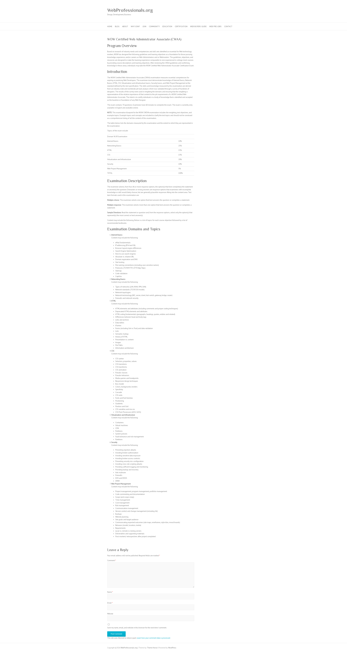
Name (110, 592)
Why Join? (135, 26)
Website (110, 614)
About (125, 26)
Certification (181, 26)
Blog (117, 26)
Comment (111, 560)
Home (109, 26)
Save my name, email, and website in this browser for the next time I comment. (137, 628)
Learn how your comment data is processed (153, 638)
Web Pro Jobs (215, 26)
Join (144, 26)
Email (110, 603)
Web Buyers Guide (198, 26)
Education (167, 26)
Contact (228, 26)
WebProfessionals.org (130, 10)
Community (154, 26)
